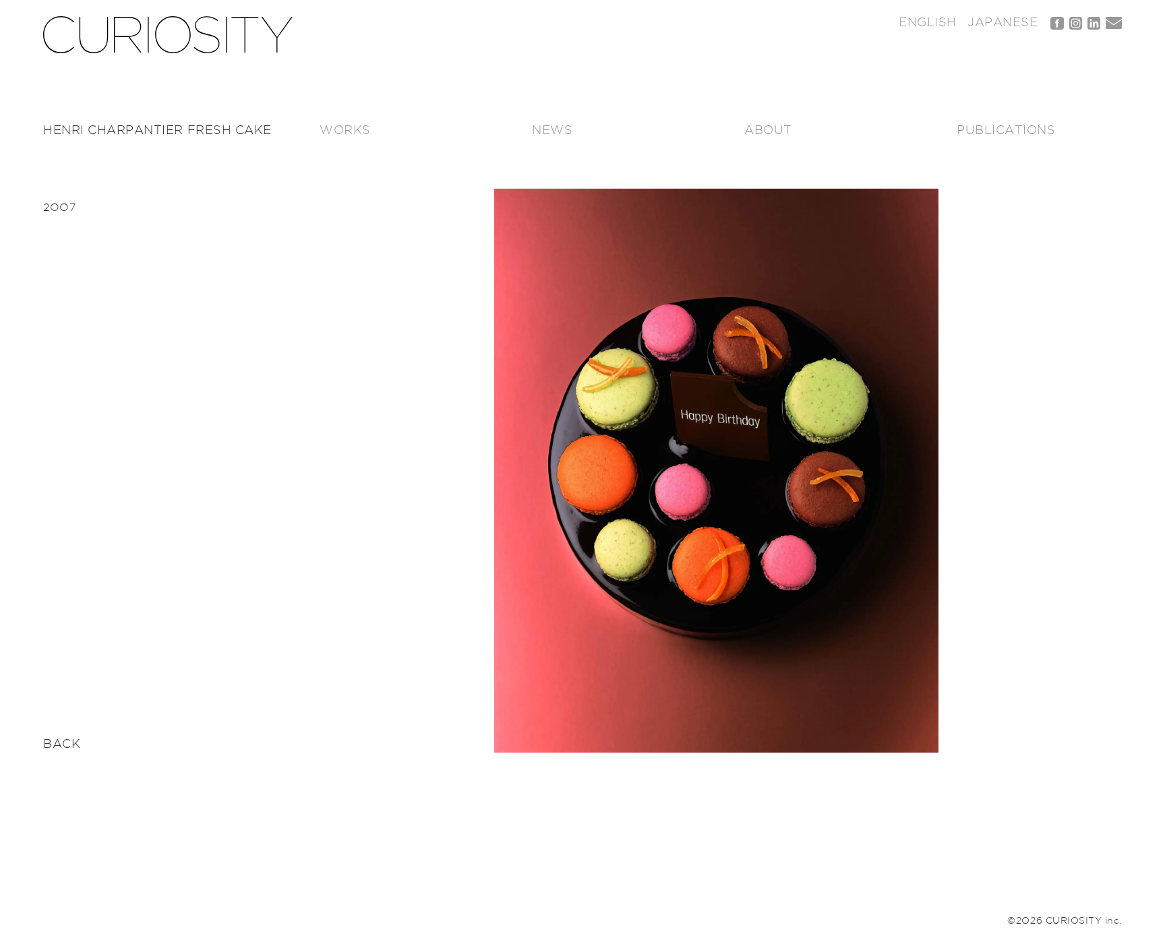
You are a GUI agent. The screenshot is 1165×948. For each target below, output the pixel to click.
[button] (716, 470)
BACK (61, 744)
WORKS (345, 131)
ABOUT (768, 131)
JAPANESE (1002, 23)
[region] (716, 470)
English (928, 23)
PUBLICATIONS (1006, 131)
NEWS (552, 131)
